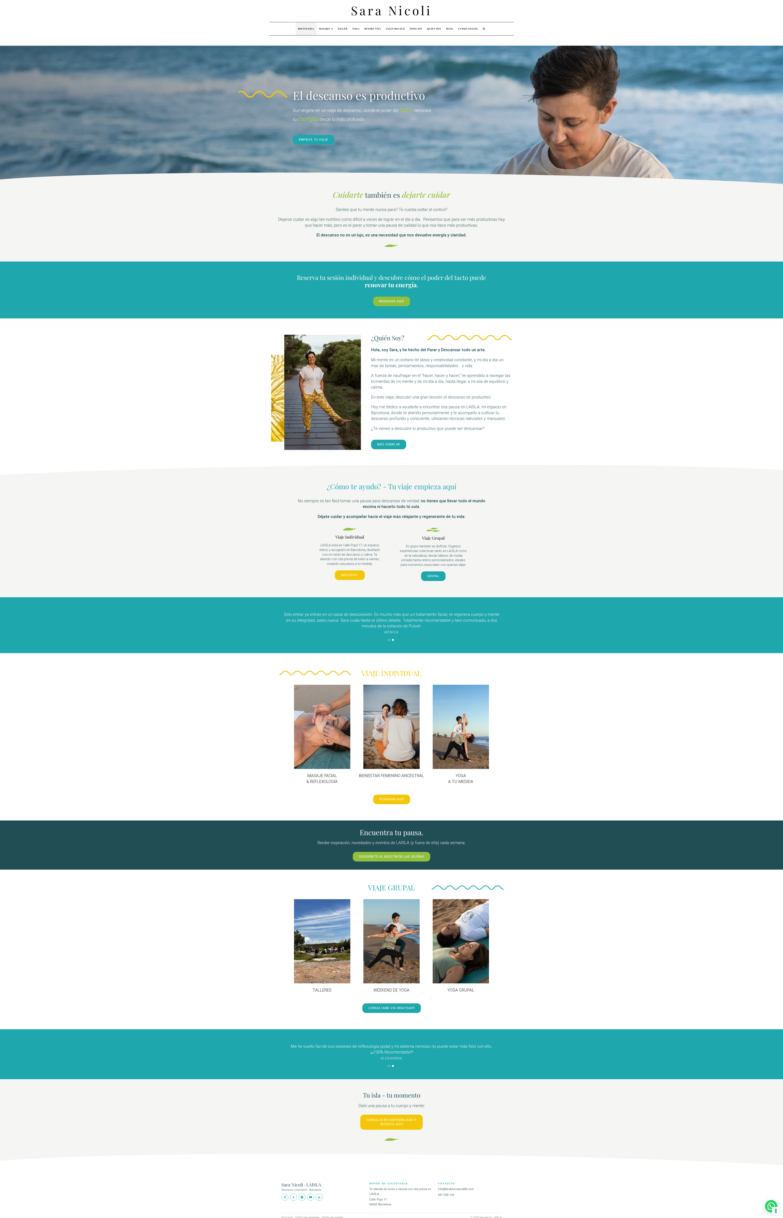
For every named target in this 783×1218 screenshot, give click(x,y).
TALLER (342, 28)
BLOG (449, 28)
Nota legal (287, 1210)
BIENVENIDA (306, 28)
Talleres (322, 984)
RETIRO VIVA (372, 28)
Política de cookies (332, 1210)
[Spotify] (302, 1190)
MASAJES (325, 28)
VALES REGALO (395, 28)
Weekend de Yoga (391, 984)
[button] (771, 1206)
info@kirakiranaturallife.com (456, 1182)
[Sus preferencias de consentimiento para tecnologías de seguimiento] (776, 1211)
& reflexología (322, 775)
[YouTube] (310, 1190)
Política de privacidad (307, 1210)
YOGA (355, 28)
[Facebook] (293, 1190)
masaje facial (322, 769)
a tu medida (460, 775)
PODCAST (416, 28)
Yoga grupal (460, 984)
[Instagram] (284, 1190)
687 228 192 (446, 1188)
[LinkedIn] (319, 1190)
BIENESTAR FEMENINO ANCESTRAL (391, 769)
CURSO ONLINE (468, 28)
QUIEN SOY (434, 28)
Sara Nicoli (391, 10)
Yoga (461, 769)
